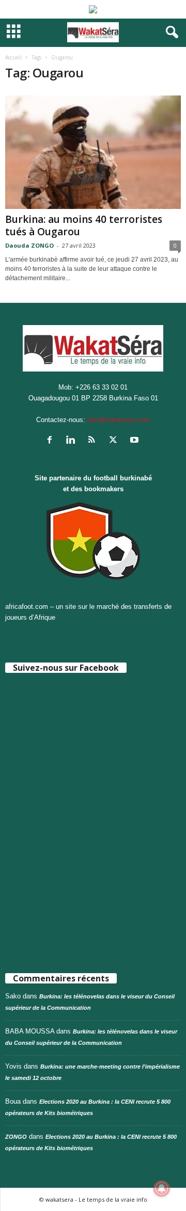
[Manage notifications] (161, 1188)
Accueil (13, 57)
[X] (115, 441)
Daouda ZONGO (29, 245)
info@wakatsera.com (118, 420)
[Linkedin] (73, 441)
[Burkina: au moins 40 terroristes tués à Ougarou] (93, 152)
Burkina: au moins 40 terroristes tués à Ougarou (83, 225)
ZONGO (16, 1137)
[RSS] (94, 441)
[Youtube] (135, 441)
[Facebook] (52, 441)
